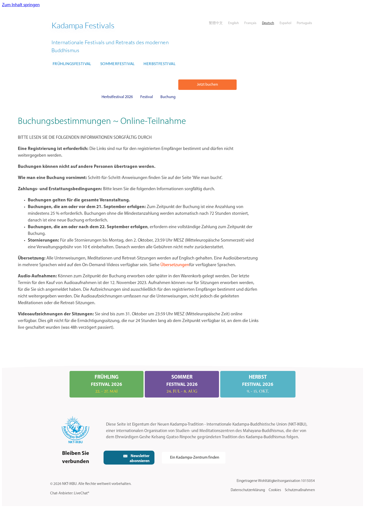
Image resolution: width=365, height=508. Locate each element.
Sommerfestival (117, 63)
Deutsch (268, 23)
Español (285, 23)
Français (250, 23)
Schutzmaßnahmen (300, 490)
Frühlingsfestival (72, 63)
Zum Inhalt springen (21, 5)
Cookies (275, 490)
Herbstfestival (160, 63)
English (233, 23)
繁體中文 (216, 23)
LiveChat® (81, 493)
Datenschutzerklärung (248, 490)
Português (304, 23)
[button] (207, 84)
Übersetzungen (174, 265)
